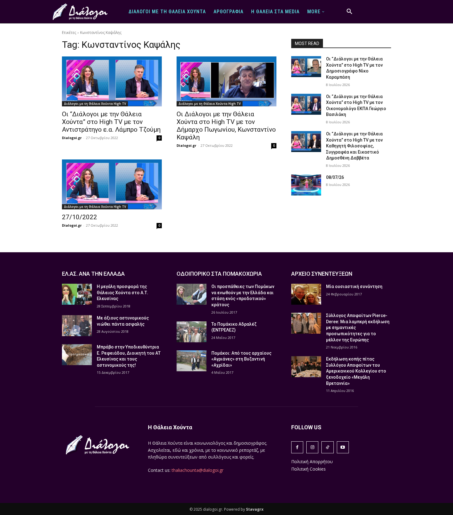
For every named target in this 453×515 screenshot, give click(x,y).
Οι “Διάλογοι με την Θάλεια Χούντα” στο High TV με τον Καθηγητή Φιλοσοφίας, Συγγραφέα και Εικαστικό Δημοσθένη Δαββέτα (354, 145)
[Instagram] (312, 447)
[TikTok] (327, 447)
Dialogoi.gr (72, 137)
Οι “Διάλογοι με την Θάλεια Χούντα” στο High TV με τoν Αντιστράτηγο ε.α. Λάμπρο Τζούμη (111, 121)
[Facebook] (297, 447)
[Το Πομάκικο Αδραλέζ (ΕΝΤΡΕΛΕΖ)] (191, 331)
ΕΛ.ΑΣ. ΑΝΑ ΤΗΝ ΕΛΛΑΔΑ (93, 273)
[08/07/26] (306, 185)
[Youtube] (343, 447)
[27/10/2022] (112, 184)
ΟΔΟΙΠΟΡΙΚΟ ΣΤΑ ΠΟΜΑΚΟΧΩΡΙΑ (219, 273)
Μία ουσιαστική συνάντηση (354, 286)
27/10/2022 (79, 217)
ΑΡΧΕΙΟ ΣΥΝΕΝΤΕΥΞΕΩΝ (321, 273)
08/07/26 (335, 177)
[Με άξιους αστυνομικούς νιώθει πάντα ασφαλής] (77, 325)
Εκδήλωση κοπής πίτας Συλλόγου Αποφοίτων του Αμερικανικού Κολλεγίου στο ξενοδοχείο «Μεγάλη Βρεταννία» (356, 370)
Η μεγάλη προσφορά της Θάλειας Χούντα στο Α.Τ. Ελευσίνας (122, 292)
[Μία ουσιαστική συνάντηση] (306, 294)
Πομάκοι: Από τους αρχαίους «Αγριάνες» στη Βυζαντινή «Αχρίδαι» (241, 359)
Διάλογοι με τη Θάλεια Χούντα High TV (95, 103)
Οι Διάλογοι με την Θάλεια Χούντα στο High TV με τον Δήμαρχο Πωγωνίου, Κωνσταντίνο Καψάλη (226, 125)
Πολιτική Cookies (308, 469)
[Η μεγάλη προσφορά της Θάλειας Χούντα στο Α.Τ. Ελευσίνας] (77, 294)
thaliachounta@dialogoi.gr (197, 470)
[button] (349, 11)
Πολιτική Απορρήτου (312, 461)
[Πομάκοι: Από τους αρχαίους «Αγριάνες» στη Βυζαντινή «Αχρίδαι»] (191, 360)
